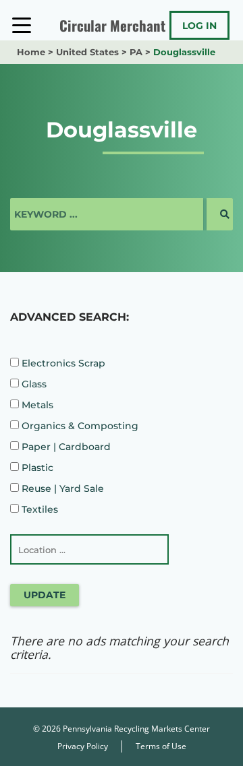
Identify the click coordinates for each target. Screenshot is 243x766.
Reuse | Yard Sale (61, 488)
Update (44, 595)
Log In (199, 26)
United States (87, 51)
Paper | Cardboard (65, 447)
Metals (36, 405)
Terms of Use (161, 746)
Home (31, 51)
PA (136, 51)
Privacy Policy (82, 746)
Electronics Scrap (62, 363)
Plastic (36, 467)
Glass (33, 384)
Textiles (38, 509)
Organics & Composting (78, 426)
